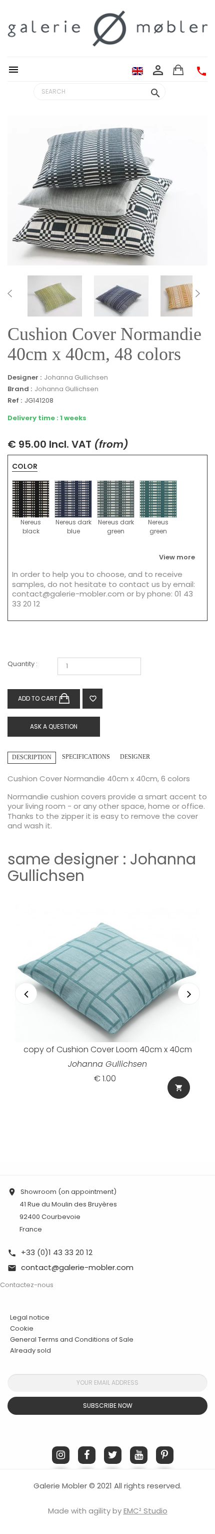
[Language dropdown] (137, 70)
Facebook (87, 1455)
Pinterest (165, 1455)
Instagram (61, 1455)
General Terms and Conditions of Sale (72, 1339)
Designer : (25, 377)
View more (177, 557)
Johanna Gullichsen (76, 377)
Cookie (22, 1329)
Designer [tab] (135, 756)
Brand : (20, 389)
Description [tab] (32, 757)
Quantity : (23, 664)
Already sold (30, 1350)
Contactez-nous (27, 1285)
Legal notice (30, 1317)
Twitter (113, 1455)
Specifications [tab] (86, 756)
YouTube (139, 1455)
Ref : (15, 401)
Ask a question (54, 726)
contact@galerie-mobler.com (68, 593)
